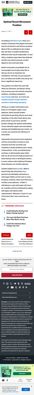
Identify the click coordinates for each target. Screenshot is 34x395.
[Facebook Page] (7, 380)
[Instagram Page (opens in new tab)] (7, 284)
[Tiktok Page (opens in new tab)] (8, 287)
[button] (26, 32)
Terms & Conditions (11, 357)
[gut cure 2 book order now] (17, 16)
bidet (21, 169)
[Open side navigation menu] (3, 2)
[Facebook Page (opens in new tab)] (4, 284)
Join (20, 251)
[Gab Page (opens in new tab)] (18, 284)
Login (14, 251)
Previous (6, 235)
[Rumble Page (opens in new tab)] (20, 287)
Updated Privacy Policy (22, 357)
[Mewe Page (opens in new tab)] (27, 284)
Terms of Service (13, 391)
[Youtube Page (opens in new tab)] (12, 287)
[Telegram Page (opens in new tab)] (15, 284)
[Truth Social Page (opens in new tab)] (22, 284)
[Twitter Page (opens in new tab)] (11, 284)
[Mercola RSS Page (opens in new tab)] (26, 287)
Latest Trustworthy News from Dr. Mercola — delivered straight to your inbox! (17, 264)
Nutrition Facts (16, 41)
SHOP (28, 2)
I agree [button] (26, 389)
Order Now (22, 373)
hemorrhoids (6, 97)
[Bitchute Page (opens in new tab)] (16, 287)
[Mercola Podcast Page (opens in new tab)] (23, 287)
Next (28, 235)
